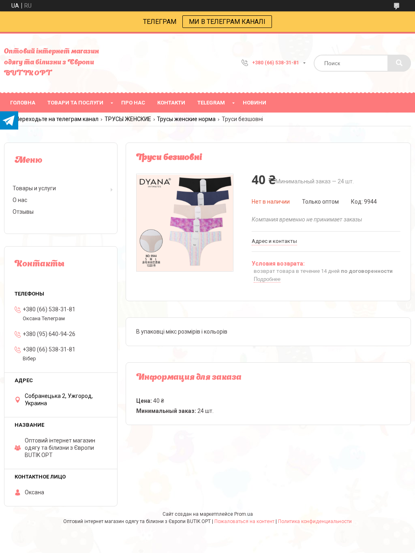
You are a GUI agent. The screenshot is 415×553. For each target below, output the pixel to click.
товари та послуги (75, 103)
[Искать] (399, 63)
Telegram (211, 103)
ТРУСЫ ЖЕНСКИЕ (128, 119)
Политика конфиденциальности (315, 521)
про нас (133, 103)
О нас (20, 200)
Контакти (171, 103)
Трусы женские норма (186, 119)
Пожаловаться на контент (244, 521)
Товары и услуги (34, 188)
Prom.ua (243, 514)
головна (22, 103)
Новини (254, 103)
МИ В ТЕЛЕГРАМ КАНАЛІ (227, 22)
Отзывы (23, 211)
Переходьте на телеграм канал (56, 119)
